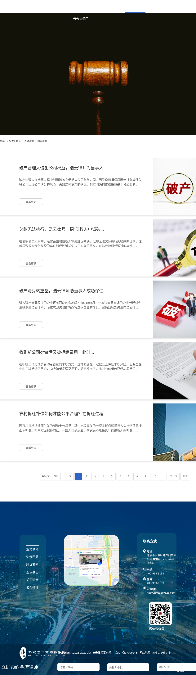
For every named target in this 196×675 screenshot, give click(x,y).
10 (154, 476)
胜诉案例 (135, 6)
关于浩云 (176, 6)
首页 (76, 6)
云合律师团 (80, 18)
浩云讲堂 (156, 6)
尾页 (185, 476)
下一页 (173, 476)
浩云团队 (114, 6)
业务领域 (94, 6)
